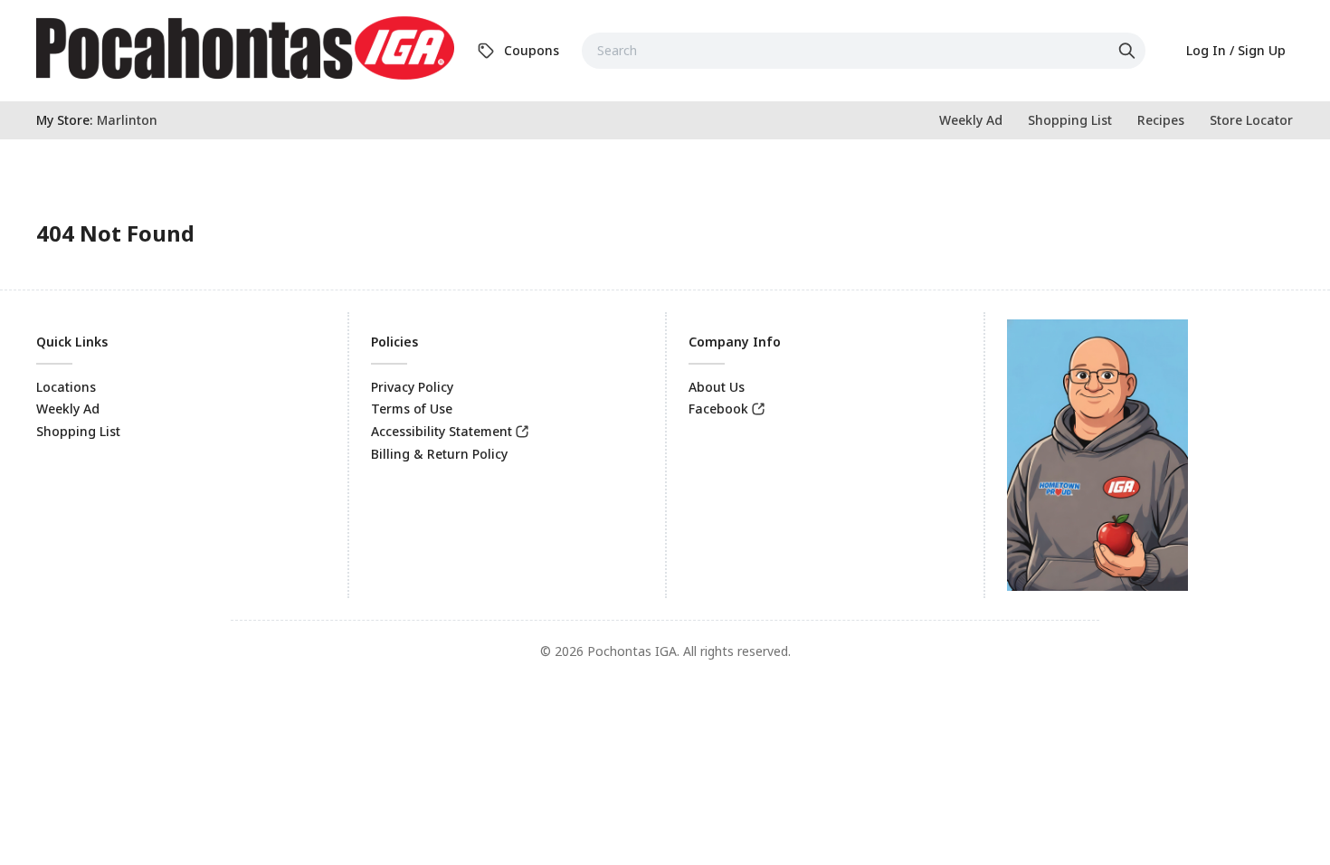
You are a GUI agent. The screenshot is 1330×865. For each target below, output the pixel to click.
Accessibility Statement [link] (441, 431)
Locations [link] (66, 386)
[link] (245, 48)
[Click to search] (1129, 50)
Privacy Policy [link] (412, 386)
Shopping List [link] (78, 431)
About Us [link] (717, 386)
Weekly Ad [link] (68, 408)
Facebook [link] (718, 408)
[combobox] (863, 51)
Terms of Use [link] (411, 408)
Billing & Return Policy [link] (439, 453)
